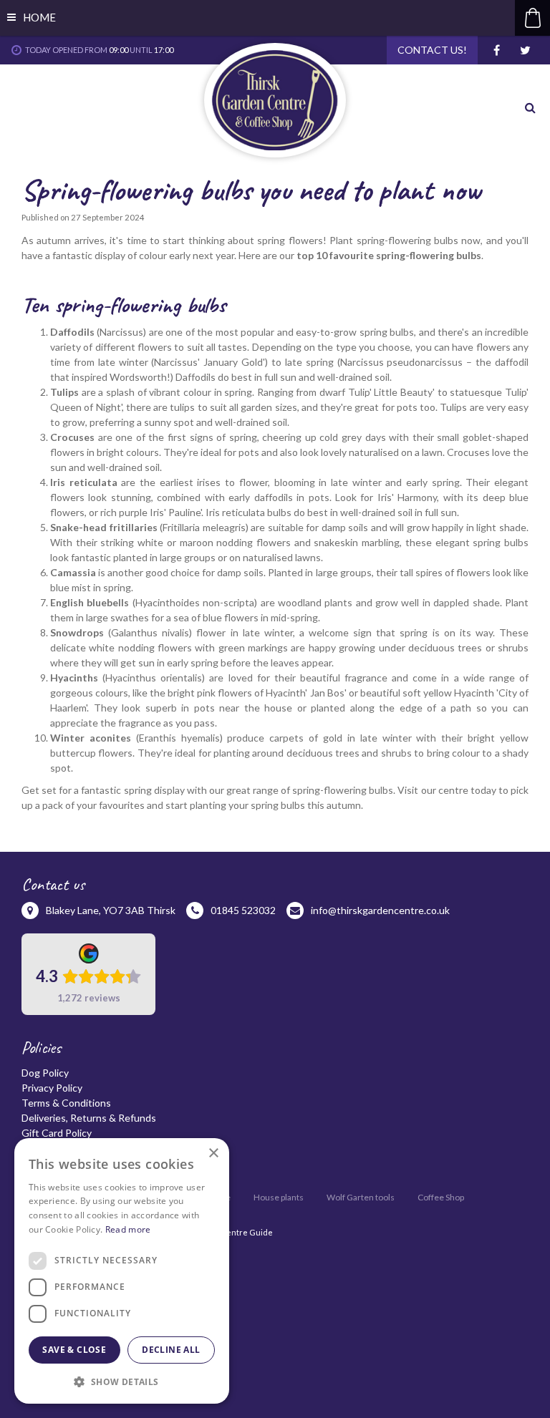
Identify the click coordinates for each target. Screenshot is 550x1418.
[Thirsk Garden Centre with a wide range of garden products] (274, 100)
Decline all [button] (171, 1350)
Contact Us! (432, 50)
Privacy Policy (51, 1088)
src (532, 107)
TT (525, 50)
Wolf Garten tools (361, 1197)
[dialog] (121, 1271)
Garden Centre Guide (231, 1232)
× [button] (213, 1153)
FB (496, 50)
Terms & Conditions (66, 1103)
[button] (122, 1381)
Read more (128, 1229)
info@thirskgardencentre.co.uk (380, 910)
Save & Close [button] (74, 1350)
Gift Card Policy (56, 1133)
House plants (279, 1197)
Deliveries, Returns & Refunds (88, 1118)
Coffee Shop (441, 1197)
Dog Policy (45, 1073)
